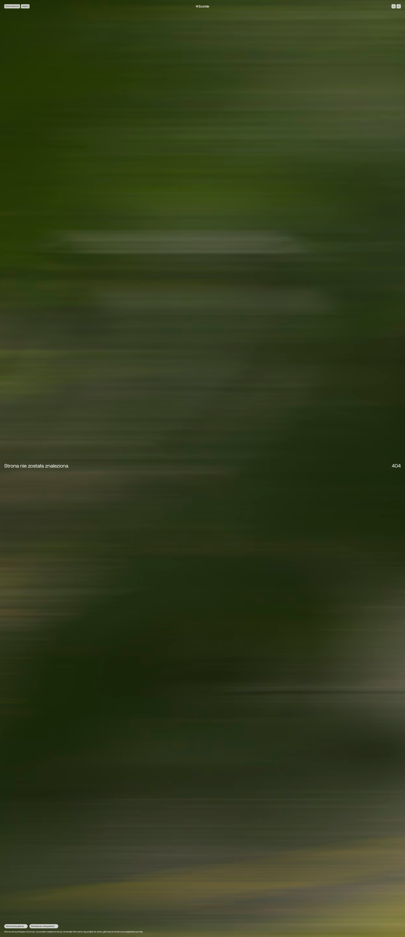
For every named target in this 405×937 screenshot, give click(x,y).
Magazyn (25, 6)
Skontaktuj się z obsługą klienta (42, 926)
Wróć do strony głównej (14, 926)
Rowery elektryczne (12, 6)
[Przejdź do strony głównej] (202, 6)
